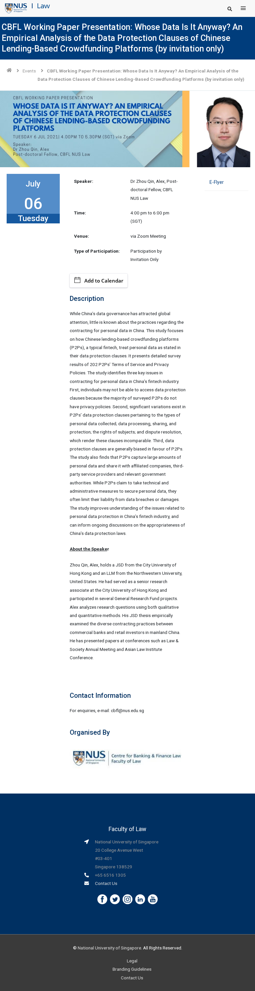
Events (29, 70)
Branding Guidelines (132, 969)
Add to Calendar (103, 280)
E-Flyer (217, 182)
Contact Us (106, 883)
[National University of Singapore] (16, 8)
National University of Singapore (109, 947)
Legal (132, 960)
